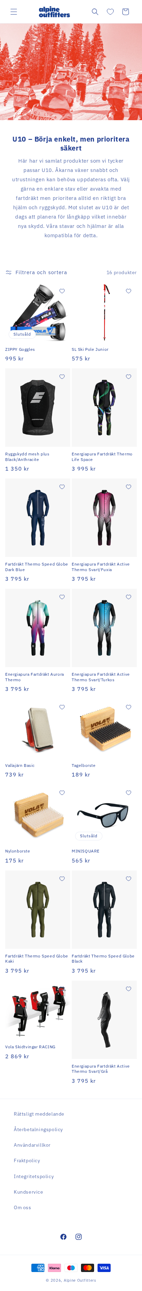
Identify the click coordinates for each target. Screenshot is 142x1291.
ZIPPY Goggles (20, 349)
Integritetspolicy (34, 1176)
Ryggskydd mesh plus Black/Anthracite (27, 456)
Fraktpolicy (27, 1160)
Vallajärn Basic (20, 765)
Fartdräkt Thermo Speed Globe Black (103, 958)
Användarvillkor (32, 1145)
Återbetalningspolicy (38, 1129)
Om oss (22, 1207)
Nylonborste (17, 851)
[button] (13, 11)
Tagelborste (84, 765)
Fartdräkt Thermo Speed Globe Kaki (36, 958)
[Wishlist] (110, 11)
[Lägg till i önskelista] (62, 291)
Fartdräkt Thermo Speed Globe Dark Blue (36, 566)
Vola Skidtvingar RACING (30, 1046)
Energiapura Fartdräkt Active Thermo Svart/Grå (101, 1068)
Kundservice (28, 1192)
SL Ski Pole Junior (90, 349)
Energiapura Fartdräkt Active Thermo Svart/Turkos (101, 677)
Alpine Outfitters (80, 1280)
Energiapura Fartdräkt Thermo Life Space (102, 456)
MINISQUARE (86, 851)
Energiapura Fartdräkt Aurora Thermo (34, 677)
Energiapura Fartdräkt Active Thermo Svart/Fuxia (101, 566)
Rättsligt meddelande (39, 1114)
